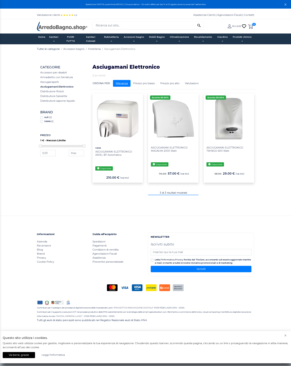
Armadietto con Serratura (56, 77)
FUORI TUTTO (70, 39)
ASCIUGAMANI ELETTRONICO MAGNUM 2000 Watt (169, 149)
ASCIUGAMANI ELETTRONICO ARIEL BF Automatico (113, 153)
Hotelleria (94, 49)
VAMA (49, 121)
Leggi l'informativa (53, 354)
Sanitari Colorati (90, 39)
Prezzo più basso (144, 83)
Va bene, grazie (19, 355)
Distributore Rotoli (52, 91)
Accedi (236, 26)
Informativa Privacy (172, 259)
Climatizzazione (179, 37)
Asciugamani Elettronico (57, 86)
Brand (41, 253)
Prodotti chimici (242, 37)
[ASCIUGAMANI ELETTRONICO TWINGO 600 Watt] (229, 118)
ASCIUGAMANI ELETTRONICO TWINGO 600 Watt (224, 149)
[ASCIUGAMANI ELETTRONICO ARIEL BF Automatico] (118, 118)
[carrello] (250, 26)
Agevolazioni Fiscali (229, 14)
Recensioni (44, 245)
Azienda (42, 241)
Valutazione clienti (48, 14)
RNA (144, 320)
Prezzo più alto (170, 83)
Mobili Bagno (157, 37)
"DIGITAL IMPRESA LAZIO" (69, 316)
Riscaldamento (203, 37)
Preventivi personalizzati (107, 261)
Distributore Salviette (53, 96)
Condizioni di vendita (105, 249)
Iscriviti (201, 269)
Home (41, 37)
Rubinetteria (111, 37)
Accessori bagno (134, 37)
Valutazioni (192, 83)
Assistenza (99, 257)
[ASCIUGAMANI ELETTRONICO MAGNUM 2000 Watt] (173, 118)
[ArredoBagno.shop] (62, 26)
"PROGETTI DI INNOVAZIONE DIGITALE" (133, 307)
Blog (40, 249)
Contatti (249, 14)
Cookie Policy (45, 261)
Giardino (222, 37)
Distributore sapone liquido (57, 100)
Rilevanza (122, 83)
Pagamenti (99, 245)
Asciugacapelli (49, 82)
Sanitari (53, 37)
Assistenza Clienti (204, 14)
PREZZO (45, 135)
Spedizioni (98, 241)
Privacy (41, 257)
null (48, 117)
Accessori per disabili (53, 72)
